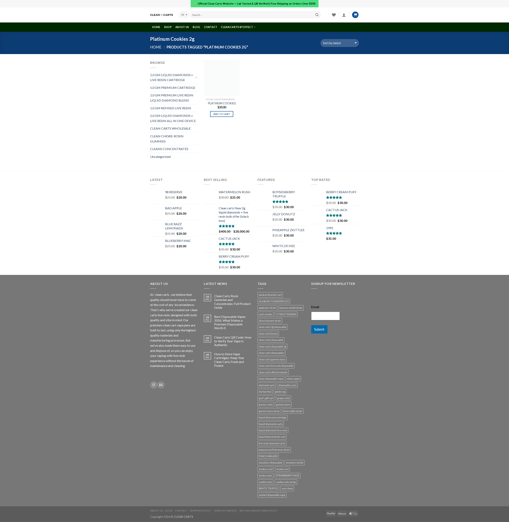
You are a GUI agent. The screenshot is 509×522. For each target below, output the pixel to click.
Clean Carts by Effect (237, 27)
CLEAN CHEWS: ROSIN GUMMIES (167, 138)
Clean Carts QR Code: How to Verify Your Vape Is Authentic (232, 341)
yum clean (287, 488)
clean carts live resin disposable (276, 365)
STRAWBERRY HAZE (287, 475)
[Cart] (355, 15)
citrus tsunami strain (270, 320)
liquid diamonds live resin (273, 430)
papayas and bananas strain (274, 449)
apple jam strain (267, 307)
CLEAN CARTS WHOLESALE (170, 128)
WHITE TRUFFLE (268, 488)
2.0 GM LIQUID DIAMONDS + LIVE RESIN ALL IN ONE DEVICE (173, 118)
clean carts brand (268, 333)
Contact (210, 27)
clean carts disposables (271, 352)
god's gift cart (266, 398)
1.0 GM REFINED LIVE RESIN (170, 108)
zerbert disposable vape (272, 495)
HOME (156, 27)
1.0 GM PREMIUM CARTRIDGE (172, 87)
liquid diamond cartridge (272, 417)
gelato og (280, 391)
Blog (196, 27)
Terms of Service (225, 510)
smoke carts (265, 475)
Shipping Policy (200, 510)
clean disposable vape (271, 378)
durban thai (265, 391)
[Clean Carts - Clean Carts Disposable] (161, 15)
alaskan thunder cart (270, 294)
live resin (179, 355)
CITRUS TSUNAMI (286, 314)
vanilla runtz (265, 482)
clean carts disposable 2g (272, 346)
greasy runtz (266, 404)
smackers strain (294, 462)
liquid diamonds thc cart (272, 436)
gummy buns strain (269, 411)
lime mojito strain (292, 411)
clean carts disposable (271, 340)
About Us (182, 27)
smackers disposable (270, 462)
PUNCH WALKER (268, 456)
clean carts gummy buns (272, 359)
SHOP (168, 27)
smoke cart (282, 469)
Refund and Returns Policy (259, 510)
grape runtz (283, 398)
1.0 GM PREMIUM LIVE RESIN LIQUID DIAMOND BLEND (171, 97)
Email (316, 307)
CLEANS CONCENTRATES (169, 149)
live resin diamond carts (272, 443)
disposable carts (287, 385)
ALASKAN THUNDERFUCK (274, 301)
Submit (319, 329)
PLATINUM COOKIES (222, 103)
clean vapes (293, 378)
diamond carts (267, 385)
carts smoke (265, 314)
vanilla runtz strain (286, 482)
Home (155, 47)
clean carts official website (273, 372)
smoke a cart (266, 469)
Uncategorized (160, 156)
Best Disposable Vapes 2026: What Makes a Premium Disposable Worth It (230, 322)
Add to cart (221, 114)
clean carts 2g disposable (272, 327)
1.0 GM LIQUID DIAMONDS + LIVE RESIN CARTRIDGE (171, 77)
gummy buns (283, 404)
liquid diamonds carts (271, 424)
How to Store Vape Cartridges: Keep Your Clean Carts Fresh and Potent (229, 359)
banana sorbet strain (291, 307)
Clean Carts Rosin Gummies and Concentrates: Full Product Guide (232, 301)
